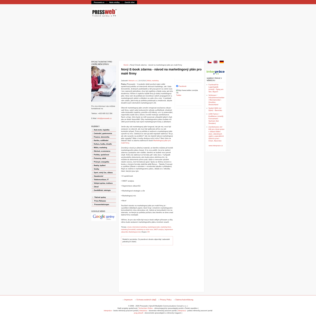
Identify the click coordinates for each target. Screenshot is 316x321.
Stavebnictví (98, 176)
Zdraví (96, 187)
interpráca (143, 311)
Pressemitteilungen (101, 204)
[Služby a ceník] (210, 63)
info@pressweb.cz (104, 118)
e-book (129, 227)
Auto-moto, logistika (101, 130)
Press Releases (100, 201)
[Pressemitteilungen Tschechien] (221, 63)
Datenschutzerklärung (184, 300)
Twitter (178, 95)
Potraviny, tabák (100, 158)
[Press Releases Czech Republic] (215, 63)
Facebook (182, 86)
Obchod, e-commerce (102, 151)
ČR (148, 232)
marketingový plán (154, 227)
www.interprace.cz (216, 146)
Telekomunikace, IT (101, 180)
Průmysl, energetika (101, 162)
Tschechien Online (145, 308)
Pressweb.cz (99, 2)
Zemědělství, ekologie (102, 190)
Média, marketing (153, 81)
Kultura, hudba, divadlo (103, 144)
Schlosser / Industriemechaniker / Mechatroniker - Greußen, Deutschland (216, 100)
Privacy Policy (166, 300)
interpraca (182, 311)
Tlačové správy (100, 197)
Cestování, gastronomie (103, 133)
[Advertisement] (158, 42)
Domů (126, 65)
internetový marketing (139, 227)
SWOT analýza (159, 229)
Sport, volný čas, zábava (103, 172)
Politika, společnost (101, 155)
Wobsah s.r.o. (133, 81)
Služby (96, 169)
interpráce (108, 311)
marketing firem (166, 227)
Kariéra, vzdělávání (101, 140)
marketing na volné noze (144, 229)
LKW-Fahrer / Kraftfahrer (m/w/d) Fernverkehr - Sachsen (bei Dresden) (215, 118)
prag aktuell (138, 313)
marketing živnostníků (128, 229)
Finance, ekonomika (101, 137)
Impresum (128, 300)
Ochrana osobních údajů (146, 300)
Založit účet (130, 2)
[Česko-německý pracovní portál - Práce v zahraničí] (216, 74)
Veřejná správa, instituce (103, 183)
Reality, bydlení (100, 165)
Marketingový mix (134, 232)
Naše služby (114, 2)
